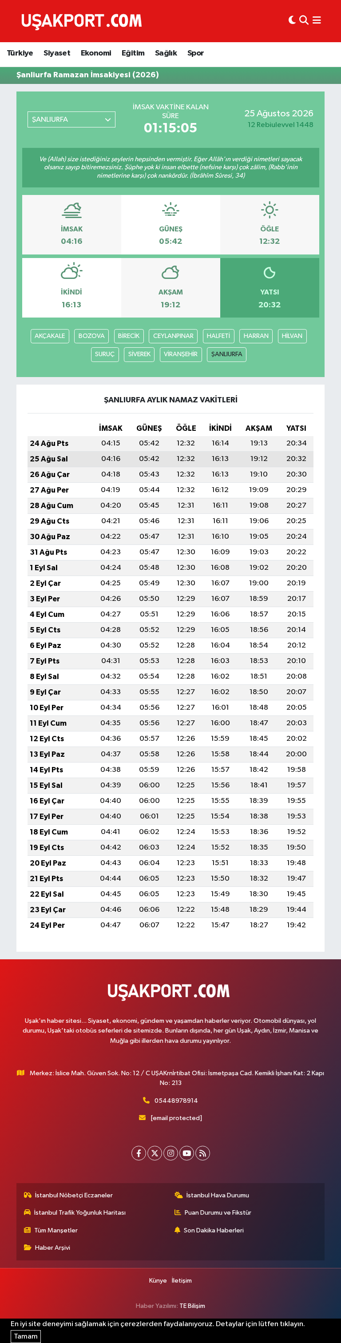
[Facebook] (138, 1153)
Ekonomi (96, 53)
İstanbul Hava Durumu (217, 1195)
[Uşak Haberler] (83, 21)
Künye (158, 1280)
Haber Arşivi (52, 1247)
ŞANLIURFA (226, 354)
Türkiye (20, 53)
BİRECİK (128, 336)
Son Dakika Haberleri (214, 1230)
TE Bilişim (192, 1306)
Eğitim (133, 53)
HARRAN (256, 336)
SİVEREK (139, 354)
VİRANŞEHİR (181, 354)
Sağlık (166, 53)
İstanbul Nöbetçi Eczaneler (74, 1195)
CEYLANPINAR (173, 336)
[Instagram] (170, 1153)
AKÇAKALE (50, 336)
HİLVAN (292, 336)
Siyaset (57, 53)
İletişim (182, 1280)
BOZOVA (92, 336)
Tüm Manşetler (56, 1230)
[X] (154, 1153)
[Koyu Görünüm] (292, 21)
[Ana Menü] (317, 21)
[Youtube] (186, 1153)
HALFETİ (218, 336)
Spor (195, 53)
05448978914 (176, 1100)
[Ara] (304, 21)
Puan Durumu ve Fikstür (218, 1212)
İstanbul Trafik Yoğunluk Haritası (80, 1212)
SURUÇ (105, 354)
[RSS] (202, 1153)
